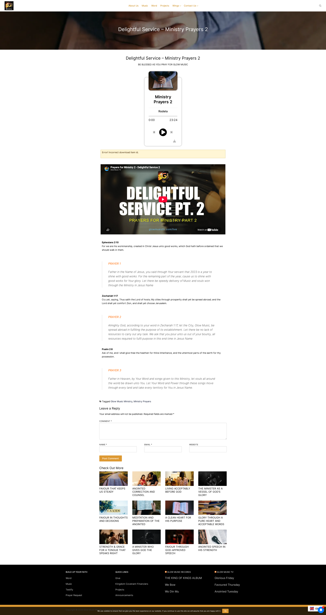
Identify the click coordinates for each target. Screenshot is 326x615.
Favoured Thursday (227, 584)
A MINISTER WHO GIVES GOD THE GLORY (143, 550)
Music (69, 584)
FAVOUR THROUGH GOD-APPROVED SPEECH (177, 550)
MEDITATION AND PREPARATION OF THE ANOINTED (146, 521)
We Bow (170, 584)
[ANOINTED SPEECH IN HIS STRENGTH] (212, 537)
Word (68, 578)
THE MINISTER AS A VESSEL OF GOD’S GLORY (210, 492)
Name (103, 444)
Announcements (124, 595)
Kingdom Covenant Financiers (131, 584)
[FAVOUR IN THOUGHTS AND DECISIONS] (113, 508)
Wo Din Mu (172, 591)
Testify (69, 589)
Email (148, 444)
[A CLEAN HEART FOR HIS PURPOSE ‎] (179, 508)
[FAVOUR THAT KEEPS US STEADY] (113, 478)
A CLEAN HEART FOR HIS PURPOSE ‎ (178, 519)
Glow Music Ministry (121, 401)
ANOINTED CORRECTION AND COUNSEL (143, 492)
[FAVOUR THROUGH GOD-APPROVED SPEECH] (179, 537)
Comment (105, 421)
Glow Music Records (179, 572)
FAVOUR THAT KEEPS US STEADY (112, 490)
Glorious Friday (224, 578)
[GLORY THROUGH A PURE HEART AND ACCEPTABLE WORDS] (212, 508)
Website (193, 444)
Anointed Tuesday (226, 591)
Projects (119, 589)
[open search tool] (320, 6)
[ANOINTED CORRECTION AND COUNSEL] (146, 478)
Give (117, 578)
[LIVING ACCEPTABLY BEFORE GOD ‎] (179, 478)
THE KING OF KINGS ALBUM (183, 578)
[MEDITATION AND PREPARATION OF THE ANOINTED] (146, 508)
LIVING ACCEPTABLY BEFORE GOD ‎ (177, 490)
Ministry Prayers (142, 401)
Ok (225, 611)
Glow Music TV (225, 572)
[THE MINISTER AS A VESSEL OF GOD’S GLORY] (212, 478)
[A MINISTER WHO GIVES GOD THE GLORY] (146, 537)
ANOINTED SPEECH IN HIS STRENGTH (211, 548)
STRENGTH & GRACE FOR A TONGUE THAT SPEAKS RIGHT (112, 550)
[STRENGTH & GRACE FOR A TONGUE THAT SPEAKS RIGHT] (113, 537)
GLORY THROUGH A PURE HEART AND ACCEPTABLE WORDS (211, 521)
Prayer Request (74, 595)
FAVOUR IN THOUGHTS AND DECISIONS (113, 519)
